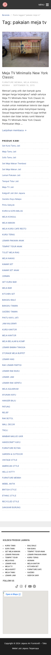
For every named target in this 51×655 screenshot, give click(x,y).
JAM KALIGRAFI (9, 323)
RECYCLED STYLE (10, 501)
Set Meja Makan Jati (11, 169)
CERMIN (6, 276)
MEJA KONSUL (9, 217)
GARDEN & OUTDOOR (12, 454)
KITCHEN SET (8, 294)
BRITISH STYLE (9, 489)
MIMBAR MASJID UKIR (12, 436)
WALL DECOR (8, 424)
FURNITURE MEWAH (11, 477)
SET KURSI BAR (9, 282)
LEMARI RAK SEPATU (12, 383)
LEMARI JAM (8, 377)
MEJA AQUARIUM (10, 389)
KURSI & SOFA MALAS (12, 211)
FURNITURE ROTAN (11, 448)
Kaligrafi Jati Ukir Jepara (13, 193)
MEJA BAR (7, 288)
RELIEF (5, 412)
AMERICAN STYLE (10, 466)
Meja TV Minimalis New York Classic (25, 75)
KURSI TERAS (8, 234)
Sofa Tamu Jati (9, 157)
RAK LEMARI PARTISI (12, 365)
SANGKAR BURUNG (11, 507)
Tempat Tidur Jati (10, 181)
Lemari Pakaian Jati (11, 175)
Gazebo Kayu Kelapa (11, 199)
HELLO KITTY (8, 472)
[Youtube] (29, 586)
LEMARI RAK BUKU (11, 371)
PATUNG (6, 406)
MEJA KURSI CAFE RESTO (14, 228)
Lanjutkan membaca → (14, 130)
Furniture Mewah (12, 82)
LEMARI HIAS (8, 359)
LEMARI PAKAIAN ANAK (13, 240)
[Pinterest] (34, 586)
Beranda (5, 15)
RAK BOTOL (7, 418)
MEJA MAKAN (8, 223)
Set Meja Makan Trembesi (14, 163)
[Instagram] (21, 586)
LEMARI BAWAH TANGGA (13, 347)
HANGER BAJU (9, 400)
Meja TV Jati (8, 187)
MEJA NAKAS (8, 258)
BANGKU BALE (9, 300)
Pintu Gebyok (8, 205)
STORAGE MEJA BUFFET (13, 353)
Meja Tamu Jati (9, 151)
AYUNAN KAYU (9, 394)
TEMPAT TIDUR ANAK (12, 246)
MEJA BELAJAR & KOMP (13, 341)
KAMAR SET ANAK (10, 270)
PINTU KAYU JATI (10, 317)
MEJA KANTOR (9, 335)
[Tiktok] (16, 586)
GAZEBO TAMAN (10, 311)
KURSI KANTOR (9, 329)
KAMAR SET (7, 264)
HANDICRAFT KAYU (11, 442)
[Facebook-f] (25, 586)
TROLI (5, 430)
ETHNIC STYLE (9, 495)
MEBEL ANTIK (8, 483)
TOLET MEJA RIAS (10, 252)
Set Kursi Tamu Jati (11, 145)
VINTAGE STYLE (9, 460)
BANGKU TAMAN (10, 306)
